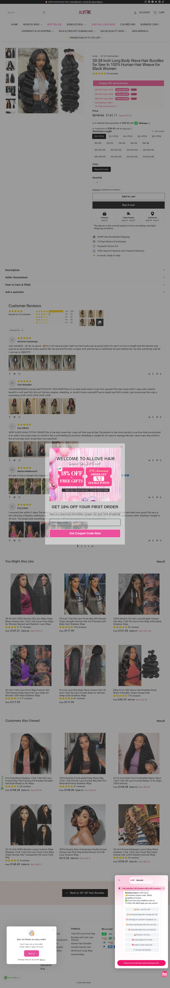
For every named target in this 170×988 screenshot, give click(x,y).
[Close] (121, 446)
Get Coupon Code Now (85, 533)
